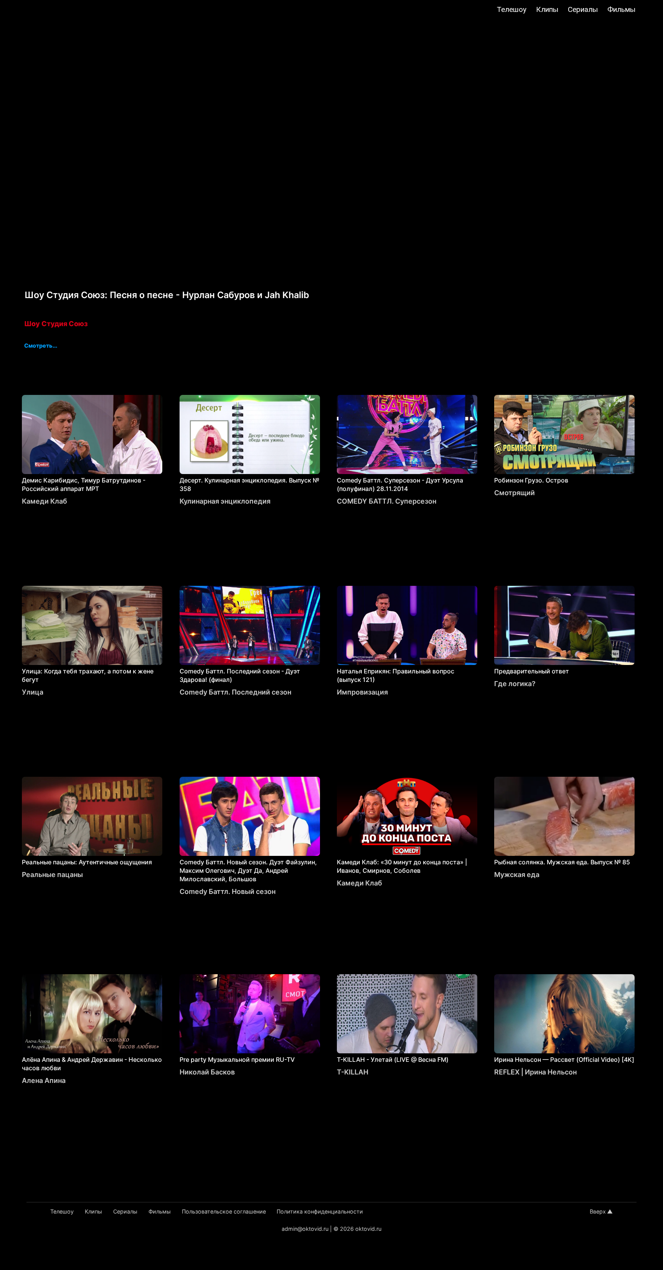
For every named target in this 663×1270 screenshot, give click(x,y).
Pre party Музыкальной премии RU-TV (237, 1059)
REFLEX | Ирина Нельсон (535, 1072)
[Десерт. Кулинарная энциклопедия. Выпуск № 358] (250, 434)
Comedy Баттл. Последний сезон (235, 692)
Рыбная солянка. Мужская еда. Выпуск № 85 (562, 862)
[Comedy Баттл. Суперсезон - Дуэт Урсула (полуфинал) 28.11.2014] (407, 434)
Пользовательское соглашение (224, 1211)
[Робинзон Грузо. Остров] (564, 434)
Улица (32, 692)
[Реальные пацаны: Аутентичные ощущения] (92, 816)
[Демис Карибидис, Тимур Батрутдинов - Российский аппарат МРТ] (92, 434)
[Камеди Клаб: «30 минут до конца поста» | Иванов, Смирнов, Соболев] (407, 816)
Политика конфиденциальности (320, 1211)
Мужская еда (516, 874)
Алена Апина (44, 1080)
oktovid (45, 10)
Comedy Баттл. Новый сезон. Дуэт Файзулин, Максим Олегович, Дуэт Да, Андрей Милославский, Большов (248, 870)
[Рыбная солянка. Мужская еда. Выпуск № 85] (564, 816)
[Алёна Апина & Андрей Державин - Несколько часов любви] (92, 1013)
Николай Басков (207, 1072)
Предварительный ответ (531, 671)
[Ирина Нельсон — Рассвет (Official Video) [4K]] (564, 1013)
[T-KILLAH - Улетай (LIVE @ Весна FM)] (407, 1013)
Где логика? (515, 684)
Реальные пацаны (52, 874)
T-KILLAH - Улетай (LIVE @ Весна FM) (393, 1059)
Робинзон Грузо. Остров (531, 480)
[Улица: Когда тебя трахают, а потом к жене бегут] (92, 625)
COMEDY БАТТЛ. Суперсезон (386, 501)
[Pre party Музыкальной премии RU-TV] (250, 1013)
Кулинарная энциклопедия (225, 501)
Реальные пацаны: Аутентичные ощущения (87, 862)
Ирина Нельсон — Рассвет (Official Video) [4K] (564, 1059)
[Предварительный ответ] (564, 625)
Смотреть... (40, 346)
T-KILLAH (352, 1072)
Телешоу (511, 9)
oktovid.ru (368, 1228)
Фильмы (621, 9)
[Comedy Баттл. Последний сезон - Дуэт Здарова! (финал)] (250, 625)
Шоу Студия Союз (56, 324)
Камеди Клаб (44, 501)
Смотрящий (514, 493)
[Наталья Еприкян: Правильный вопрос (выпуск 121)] (407, 625)
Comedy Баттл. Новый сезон (227, 891)
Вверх (598, 1211)
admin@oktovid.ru (305, 1228)
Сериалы (583, 9)
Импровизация (362, 692)
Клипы (547, 9)
